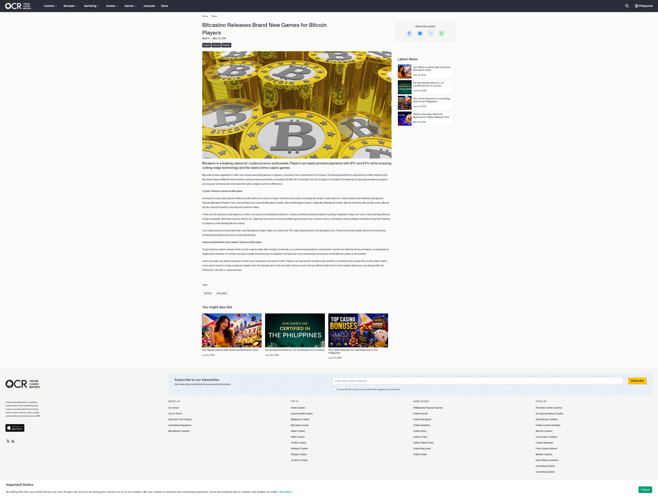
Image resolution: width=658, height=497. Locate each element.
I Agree (645, 489)
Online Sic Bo (420, 413)
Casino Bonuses (544, 442)
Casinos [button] (49, 6)
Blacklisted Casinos (179, 431)
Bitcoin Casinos (544, 431)
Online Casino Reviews (548, 425)
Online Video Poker (423, 442)
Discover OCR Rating (179, 419)
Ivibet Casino (298, 431)
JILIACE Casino (299, 460)
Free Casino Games (546, 448)
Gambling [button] (90, 6)
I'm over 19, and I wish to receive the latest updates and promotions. (369, 389)
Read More (285, 492)
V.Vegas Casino (299, 454)
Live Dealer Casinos (546, 436)
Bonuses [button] (69, 6)
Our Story (173, 407)
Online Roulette (421, 425)
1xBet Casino (298, 436)
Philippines (645, 6)
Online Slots (419, 431)
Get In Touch (175, 413)
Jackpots (149, 6)
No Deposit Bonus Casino (549, 413)
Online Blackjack (422, 419)
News (164, 6)
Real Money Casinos (547, 419)
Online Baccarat (422, 448)
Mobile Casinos (544, 454)
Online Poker (420, 454)
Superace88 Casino (302, 413)
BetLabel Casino (300, 425)
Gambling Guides (545, 466)
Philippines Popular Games (428, 407)
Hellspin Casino (299, 448)
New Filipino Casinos (547, 460)
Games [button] (129, 6)
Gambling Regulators (180, 425)
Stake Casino (298, 407)
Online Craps (420, 436)
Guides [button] (111, 6)
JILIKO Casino (298, 442)
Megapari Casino (300, 419)
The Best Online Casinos (549, 407)
